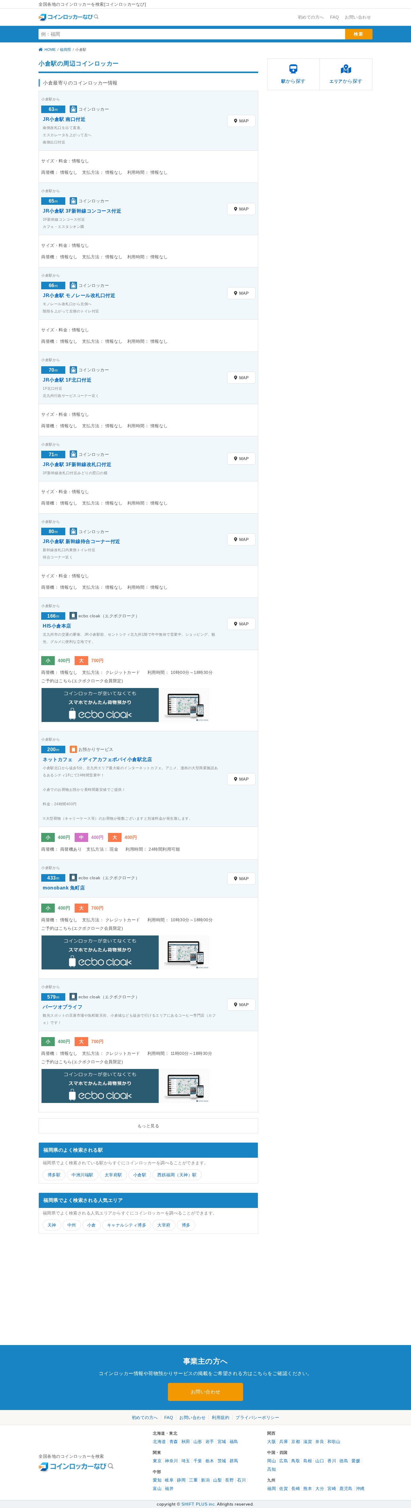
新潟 (205, 1480)
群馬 (234, 1460)
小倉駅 (140, 1174)
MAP (244, 120)
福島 (234, 1441)
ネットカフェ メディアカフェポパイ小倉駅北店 (97, 759)
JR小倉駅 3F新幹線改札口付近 (77, 464)
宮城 (222, 1441)
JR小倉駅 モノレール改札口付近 (79, 295)
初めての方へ (145, 1417)
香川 (331, 1460)
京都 (295, 1441)
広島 (283, 1460)
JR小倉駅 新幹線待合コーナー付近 (81, 541)
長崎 (295, 1488)
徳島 (343, 1460)
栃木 (210, 1460)
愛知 (157, 1480)
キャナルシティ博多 (127, 1225)
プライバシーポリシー (257, 1417)
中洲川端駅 (83, 1174)
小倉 (91, 1225)
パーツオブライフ (62, 1006)
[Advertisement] (91, 1289)
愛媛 (355, 1460)
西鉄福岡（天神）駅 (177, 1174)
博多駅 (54, 1174)
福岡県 (65, 50)
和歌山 (334, 1441)
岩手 (210, 1441)
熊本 (307, 1488)
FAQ (168, 1417)
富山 (157, 1488)
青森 (173, 1441)
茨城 (222, 1460)
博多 (186, 1225)
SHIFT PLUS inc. (198, 1504)
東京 (157, 1460)
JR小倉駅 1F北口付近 (67, 379)
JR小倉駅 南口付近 (64, 119)
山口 (319, 1460)
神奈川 (171, 1460)
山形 (197, 1441)
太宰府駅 (113, 1174)
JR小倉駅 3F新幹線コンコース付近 (82, 210)
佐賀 (283, 1488)
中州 (71, 1225)
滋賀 (307, 1441)
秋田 (185, 1441)
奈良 (319, 1441)
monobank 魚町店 (64, 887)
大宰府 (164, 1225)
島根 (307, 1460)
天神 (52, 1225)
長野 (229, 1480)
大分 (319, 1488)
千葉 (197, 1460)
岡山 (271, 1460)
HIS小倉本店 (57, 625)
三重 (193, 1480)
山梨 (217, 1480)
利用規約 (220, 1417)
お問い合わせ (206, 1391)
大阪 (271, 1441)
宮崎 (331, 1488)
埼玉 (185, 1460)
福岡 (271, 1488)
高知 (271, 1469)
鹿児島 (346, 1488)
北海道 (159, 1441)
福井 (169, 1488)
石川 (241, 1480)
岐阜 (169, 1480)
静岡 (181, 1480)
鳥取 (295, 1460)
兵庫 (283, 1441)
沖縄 (360, 1488)
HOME (50, 50)
